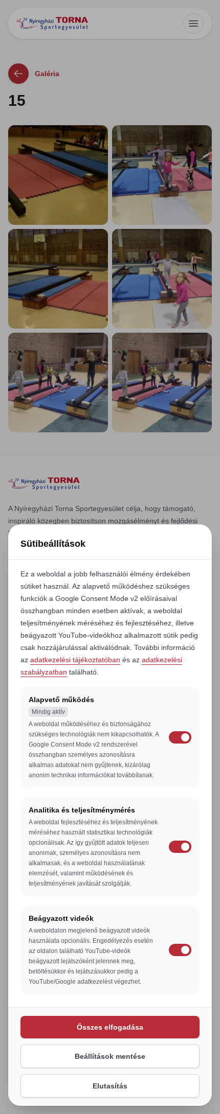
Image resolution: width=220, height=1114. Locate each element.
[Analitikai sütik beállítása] (180, 847)
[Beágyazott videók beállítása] (180, 950)
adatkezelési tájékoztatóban (75, 660)
